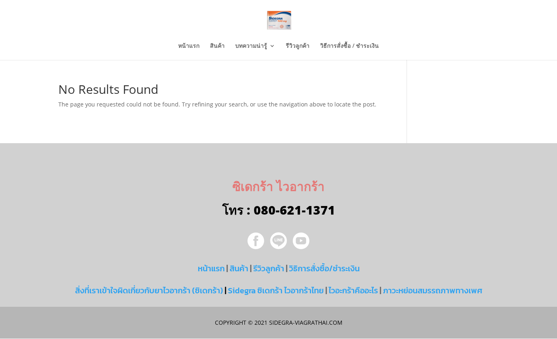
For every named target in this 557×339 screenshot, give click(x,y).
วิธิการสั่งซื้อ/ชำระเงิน (324, 268)
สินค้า (217, 46)
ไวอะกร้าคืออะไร (353, 290)
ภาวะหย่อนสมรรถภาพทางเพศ (432, 290)
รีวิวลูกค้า (297, 46)
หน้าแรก (188, 46)
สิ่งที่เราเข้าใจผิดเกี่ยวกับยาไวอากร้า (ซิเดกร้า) (149, 290)
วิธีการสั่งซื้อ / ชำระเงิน (349, 46)
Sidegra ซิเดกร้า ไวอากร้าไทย (276, 290)
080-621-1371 (294, 210)
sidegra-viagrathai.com (305, 322)
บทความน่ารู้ (251, 46)
